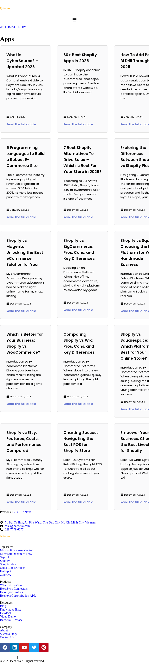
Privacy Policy (25, 657)
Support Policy (57, 657)
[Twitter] (34, 647)
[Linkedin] (14, 647)
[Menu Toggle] (74, 19)
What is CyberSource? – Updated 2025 (22, 60)
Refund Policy (72, 657)
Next (28, 512)
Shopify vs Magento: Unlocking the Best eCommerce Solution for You (24, 252)
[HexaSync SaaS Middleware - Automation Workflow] (5, 8)
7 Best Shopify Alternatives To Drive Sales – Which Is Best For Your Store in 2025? (82, 159)
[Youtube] (24, 647)
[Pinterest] (44, 647)
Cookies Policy (41, 657)
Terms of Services (8, 657)
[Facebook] (5, 647)
